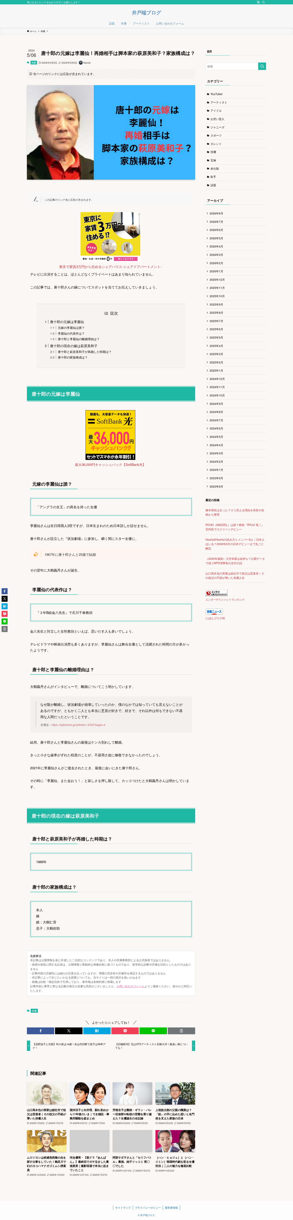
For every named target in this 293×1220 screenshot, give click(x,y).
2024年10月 (217, 395)
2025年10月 (217, 296)
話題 (213, 185)
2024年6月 (216, 428)
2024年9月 (216, 404)
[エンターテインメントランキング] (216, 595)
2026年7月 (216, 222)
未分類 (214, 168)
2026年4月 (216, 246)
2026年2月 (216, 263)
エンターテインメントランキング (224, 599)
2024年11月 (217, 387)
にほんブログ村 (215, 618)
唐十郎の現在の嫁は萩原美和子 (73, 345)
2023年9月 (216, 478)
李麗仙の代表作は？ (71, 333)
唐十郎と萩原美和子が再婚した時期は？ (85, 351)
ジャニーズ (217, 127)
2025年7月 (216, 321)
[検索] (263, 2)
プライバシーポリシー (148, 1207)
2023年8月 (216, 486)
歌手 (213, 177)
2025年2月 (216, 362)
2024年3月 (216, 453)
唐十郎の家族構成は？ (73, 357)
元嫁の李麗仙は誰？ (71, 327)
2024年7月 (216, 420)
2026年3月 (216, 255)
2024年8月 (216, 412)
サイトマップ (123, 1207)
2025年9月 (216, 304)
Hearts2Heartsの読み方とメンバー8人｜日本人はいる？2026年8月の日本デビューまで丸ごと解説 (234, 543)
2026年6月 (216, 230)
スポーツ (216, 135)
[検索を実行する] (262, 66)
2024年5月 (216, 437)
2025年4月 (216, 346)
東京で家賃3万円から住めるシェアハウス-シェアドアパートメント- (110, 266)
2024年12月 (217, 379)
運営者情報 (171, 1207)
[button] (40, 1030)
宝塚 (213, 160)
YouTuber (216, 94)
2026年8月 (216, 213)
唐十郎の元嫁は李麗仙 (67, 321)
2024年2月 (216, 461)
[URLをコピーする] (181, 1030)
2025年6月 (216, 329)
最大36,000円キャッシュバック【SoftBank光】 (110, 464)
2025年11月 (217, 288)
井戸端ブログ (146, 12)
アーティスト (218, 102)
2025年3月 (216, 354)
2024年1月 (216, 470)
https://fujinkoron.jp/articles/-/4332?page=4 (78, 725)
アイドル (216, 110)
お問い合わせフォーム (131, 986)
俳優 (33, 62)
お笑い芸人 (217, 119)
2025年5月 (216, 337)
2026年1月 (216, 271)
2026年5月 (216, 238)
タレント (216, 144)
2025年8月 (216, 312)
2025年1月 (216, 370)
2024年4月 (216, 445)
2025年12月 (217, 279)
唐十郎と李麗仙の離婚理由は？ (79, 339)
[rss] (258, 2)
